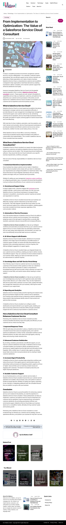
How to (7, 479)
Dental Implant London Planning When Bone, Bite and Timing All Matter (57, 56)
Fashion (28, 6)
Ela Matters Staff (27, 435)
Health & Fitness (53, 3)
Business (33, 3)
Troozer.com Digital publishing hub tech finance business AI (58, 125)
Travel (33, 6)
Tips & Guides (24, 479)
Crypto (46, 3)
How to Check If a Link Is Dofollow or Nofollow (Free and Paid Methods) (58, 35)
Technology (40, 3)
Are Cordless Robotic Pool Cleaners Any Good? (56, 45)
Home (5, 13)
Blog (27, 3)
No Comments (26, 38)
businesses (32, 188)
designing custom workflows (34, 178)
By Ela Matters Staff (9, 38)
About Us (39, 6)
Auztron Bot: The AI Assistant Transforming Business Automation (58, 79)
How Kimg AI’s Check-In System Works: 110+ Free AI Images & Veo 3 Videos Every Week (58, 91)
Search (48, 17)
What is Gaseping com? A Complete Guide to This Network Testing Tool (57, 104)
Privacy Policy (48, 502)
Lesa (6, 457)
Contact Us (48, 500)
